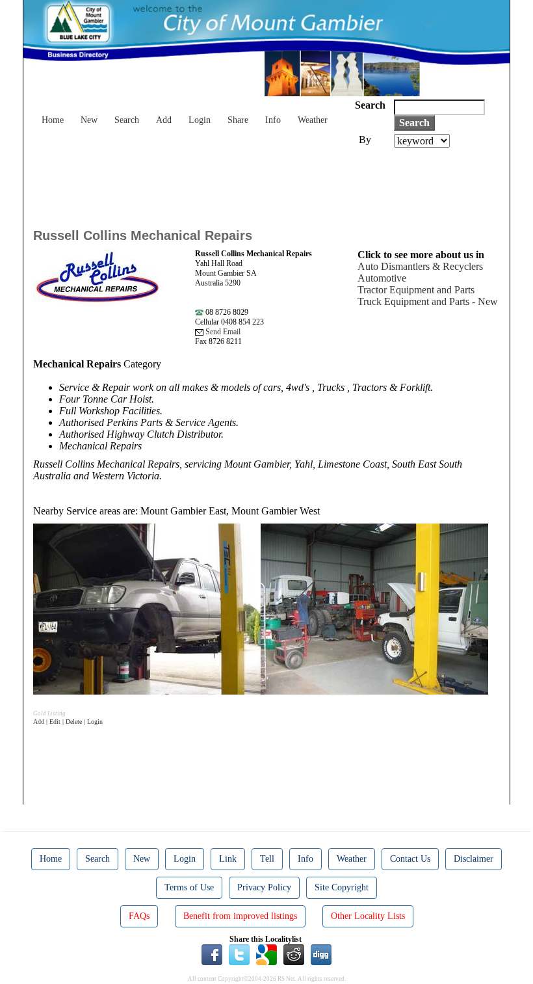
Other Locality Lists (368, 916)
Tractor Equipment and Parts (416, 289)
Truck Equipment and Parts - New (428, 301)
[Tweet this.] (239, 953)
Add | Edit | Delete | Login (68, 721)
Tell (267, 859)
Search (126, 120)
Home (53, 120)
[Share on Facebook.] (212, 953)
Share (238, 120)
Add (164, 120)
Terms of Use (189, 887)
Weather (313, 120)
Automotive (382, 278)
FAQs (139, 916)
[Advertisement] (269, 183)
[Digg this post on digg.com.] (321, 953)
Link (228, 859)
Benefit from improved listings (240, 916)
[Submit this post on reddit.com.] (293, 953)
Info (273, 120)
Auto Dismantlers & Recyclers (420, 266)
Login (199, 120)
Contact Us (410, 859)
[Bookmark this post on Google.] (266, 953)
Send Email (221, 331)
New (89, 120)
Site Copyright (342, 887)
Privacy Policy (264, 887)
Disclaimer (473, 859)
